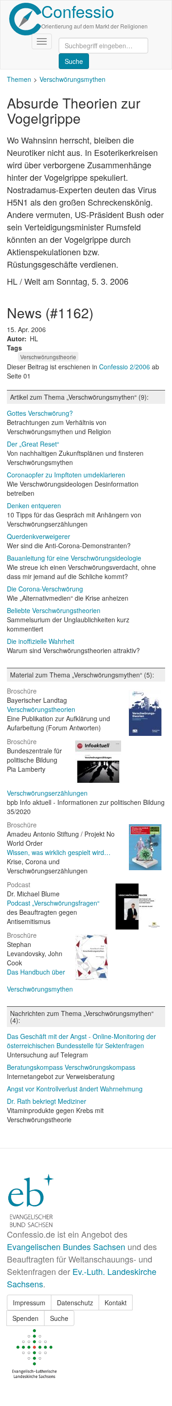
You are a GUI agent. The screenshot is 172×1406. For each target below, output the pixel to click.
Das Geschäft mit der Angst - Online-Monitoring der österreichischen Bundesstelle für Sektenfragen (81, 1041)
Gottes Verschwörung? (40, 413)
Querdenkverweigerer (38, 536)
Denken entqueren (34, 505)
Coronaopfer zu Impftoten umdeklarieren (66, 474)
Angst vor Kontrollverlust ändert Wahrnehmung (75, 1088)
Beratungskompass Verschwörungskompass (71, 1067)
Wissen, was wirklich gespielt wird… (59, 852)
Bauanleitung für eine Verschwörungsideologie (74, 557)
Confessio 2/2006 (125, 366)
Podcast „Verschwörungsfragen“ (53, 902)
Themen (19, 79)
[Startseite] (25, 19)
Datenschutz (75, 1302)
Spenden (25, 1318)
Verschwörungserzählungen (47, 793)
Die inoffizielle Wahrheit (40, 641)
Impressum (29, 1302)
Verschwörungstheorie (48, 357)
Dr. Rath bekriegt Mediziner (46, 1101)
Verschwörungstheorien (41, 709)
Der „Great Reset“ (33, 443)
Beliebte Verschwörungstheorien (53, 610)
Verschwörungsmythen (72, 79)
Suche (59, 1318)
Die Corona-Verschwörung (45, 588)
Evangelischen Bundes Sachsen (66, 1246)
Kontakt (116, 1302)
